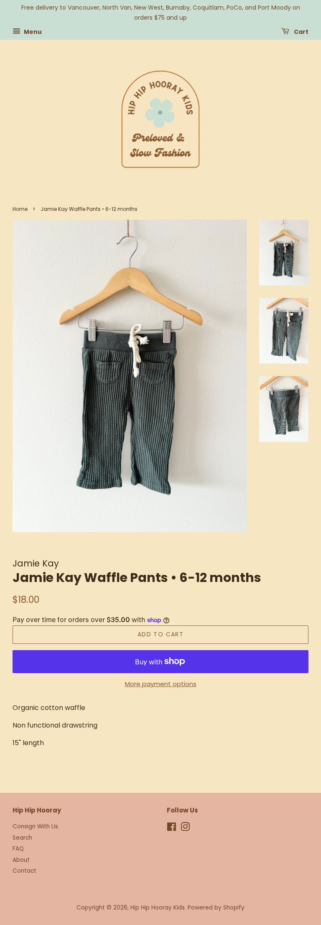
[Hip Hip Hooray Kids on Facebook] (171, 829)
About (21, 860)
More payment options (160, 683)
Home (20, 209)
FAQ (18, 849)
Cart (300, 31)
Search (22, 838)
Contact (24, 871)
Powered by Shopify (216, 908)
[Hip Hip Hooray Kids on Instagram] (185, 829)
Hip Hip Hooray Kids (157, 908)
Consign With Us (35, 826)
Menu (32, 31)
